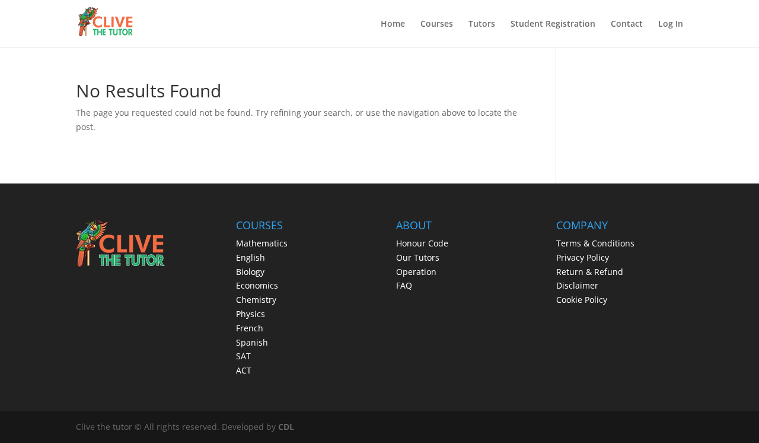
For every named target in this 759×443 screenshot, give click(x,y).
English (250, 257)
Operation (416, 271)
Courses (436, 24)
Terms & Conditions (595, 243)
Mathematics (262, 243)
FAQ (404, 285)
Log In (670, 24)
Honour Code (422, 243)
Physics (250, 313)
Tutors (481, 24)
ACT (243, 370)
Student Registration (553, 24)
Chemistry (256, 299)
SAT (243, 356)
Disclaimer (577, 285)
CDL (286, 426)
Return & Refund (589, 271)
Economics (257, 285)
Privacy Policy (582, 257)
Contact (627, 24)
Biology (250, 271)
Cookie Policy (581, 299)
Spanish (252, 342)
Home (393, 24)
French (249, 328)
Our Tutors (417, 257)
